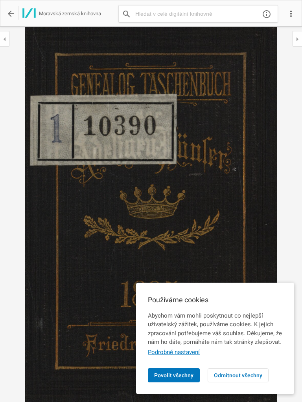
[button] (291, 13)
